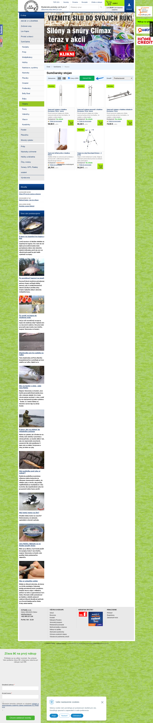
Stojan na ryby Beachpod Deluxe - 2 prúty (89, 154)
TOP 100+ (56, 2)
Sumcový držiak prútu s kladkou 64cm (59, 154)
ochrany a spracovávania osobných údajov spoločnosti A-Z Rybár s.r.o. (20, 705)
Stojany (25, 104)
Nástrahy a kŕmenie (28, 152)
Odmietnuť (77, 716)
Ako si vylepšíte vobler (28, 581)
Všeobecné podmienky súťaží (59, 637)
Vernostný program (56, 622)
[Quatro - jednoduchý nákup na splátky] (95, 619)
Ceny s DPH (74, 78)
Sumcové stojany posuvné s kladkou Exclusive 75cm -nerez (89, 110)
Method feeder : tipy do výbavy (29, 200)
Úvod (48, 67)
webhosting (89, 643)
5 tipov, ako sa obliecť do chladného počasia (29, 430)
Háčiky (25, 62)
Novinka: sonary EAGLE (26, 206)
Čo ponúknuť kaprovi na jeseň (31, 278)
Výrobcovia (25, 178)
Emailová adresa (8, 685)
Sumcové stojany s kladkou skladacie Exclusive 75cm (119, 110)
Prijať (54, 716)
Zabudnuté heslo (112, 617)
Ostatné (25, 83)
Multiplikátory (27, 57)
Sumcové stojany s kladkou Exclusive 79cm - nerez (57, 110)
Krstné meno (6, 693)
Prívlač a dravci (27, 36)
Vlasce (24, 119)
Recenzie (53, 615)
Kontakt (52, 617)
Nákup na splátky (55, 629)
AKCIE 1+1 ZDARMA (29, 21)
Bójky (24, 99)
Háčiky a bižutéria (28, 157)
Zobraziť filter (87, 78)
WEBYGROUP (104, 643)
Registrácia (110, 615)
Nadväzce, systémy (30, 68)
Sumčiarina (57, 67)
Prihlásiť (109, 613)
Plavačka (24, 135)
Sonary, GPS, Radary (29, 167)
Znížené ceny (26, 26)
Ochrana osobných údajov (58, 634)
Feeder (23, 130)
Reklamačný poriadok (57, 625)
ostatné (24, 172)
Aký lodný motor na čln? (29, 513)
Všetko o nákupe (96, 2)
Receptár (85, 2)
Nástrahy (25, 73)
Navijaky (25, 47)
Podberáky (26, 88)
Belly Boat (26, 93)
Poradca (75, 2)
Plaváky (25, 78)
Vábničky (25, 114)
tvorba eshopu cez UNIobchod (76, 643)
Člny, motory (26, 162)
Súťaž (52, 613)
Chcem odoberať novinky (20, 718)
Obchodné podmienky (57, 632)
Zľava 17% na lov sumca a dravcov (30, 194)
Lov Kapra (25, 31)
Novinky (66, 2)
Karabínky (26, 124)
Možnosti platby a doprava (58, 627)
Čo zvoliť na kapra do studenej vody (28, 316)
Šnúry (24, 109)
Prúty (24, 52)
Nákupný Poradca (55, 620)
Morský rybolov (27, 140)
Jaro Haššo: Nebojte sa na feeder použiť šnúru (30, 545)
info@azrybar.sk (26, 614)
